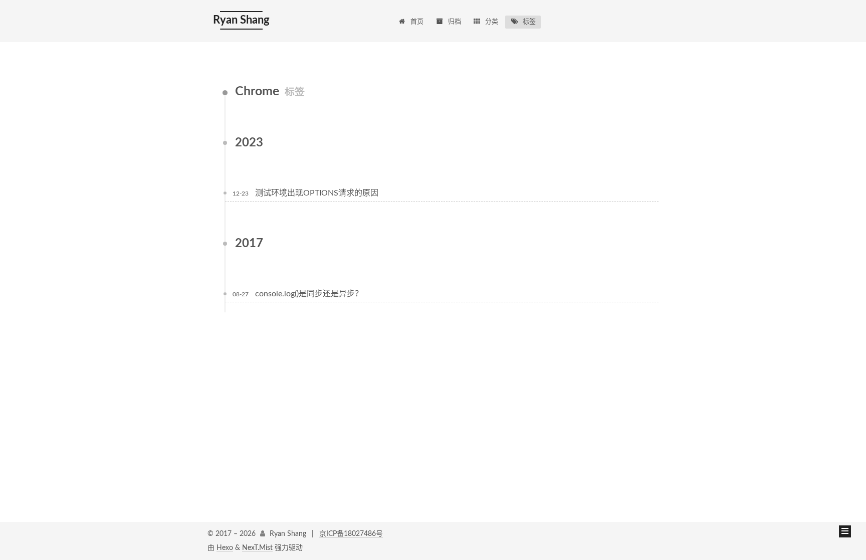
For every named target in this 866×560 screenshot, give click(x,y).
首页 (416, 22)
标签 (529, 22)
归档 (454, 22)
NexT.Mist (257, 547)
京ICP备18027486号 (351, 533)
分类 (491, 22)
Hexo (224, 547)
